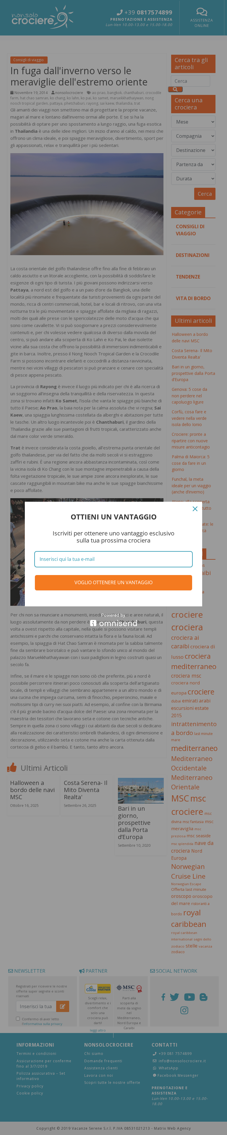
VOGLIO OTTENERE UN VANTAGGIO (113, 582)
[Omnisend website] (113, 619)
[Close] (195, 509)
